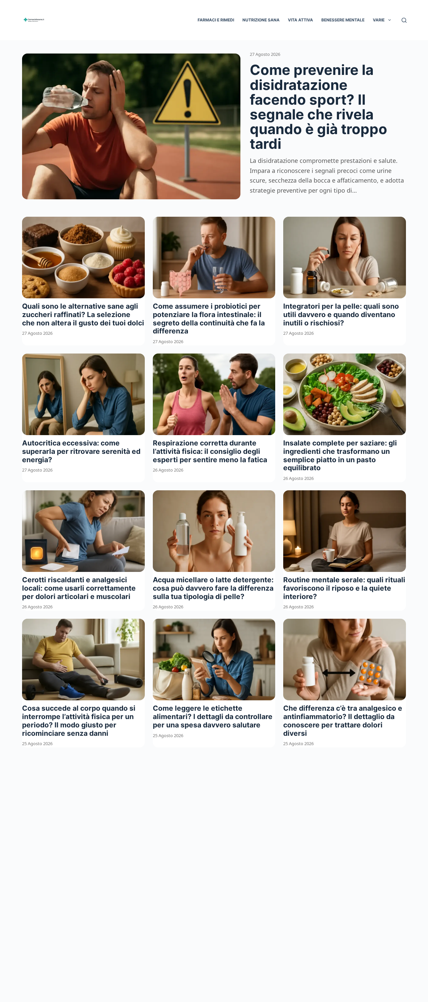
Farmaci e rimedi (216, 19)
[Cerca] (404, 20)
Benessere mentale (342, 19)
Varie (379, 19)
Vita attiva (300, 19)
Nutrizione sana (261, 19)
